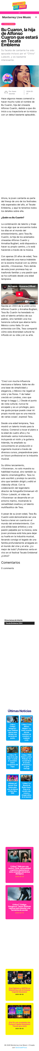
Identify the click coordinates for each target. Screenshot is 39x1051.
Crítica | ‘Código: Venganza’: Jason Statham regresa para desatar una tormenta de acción (12, 731)
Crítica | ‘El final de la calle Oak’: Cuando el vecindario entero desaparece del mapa (12, 760)
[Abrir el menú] (19, 12)
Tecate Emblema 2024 (14, 623)
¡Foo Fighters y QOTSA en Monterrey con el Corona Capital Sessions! (19, 990)
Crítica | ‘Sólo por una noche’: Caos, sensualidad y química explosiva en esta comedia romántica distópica (19, 870)
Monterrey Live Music (16, 17)
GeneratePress (21, 1047)
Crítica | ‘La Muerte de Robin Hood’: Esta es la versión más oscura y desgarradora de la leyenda (26, 790)
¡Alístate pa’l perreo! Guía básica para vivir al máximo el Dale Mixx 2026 (12, 788)
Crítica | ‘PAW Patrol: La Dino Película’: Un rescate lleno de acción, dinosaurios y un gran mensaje (26, 761)
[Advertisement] (19, 359)
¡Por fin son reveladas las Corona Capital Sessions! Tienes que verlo (19, 1024)
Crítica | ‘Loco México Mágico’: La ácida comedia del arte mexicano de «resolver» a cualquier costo (26, 732)
